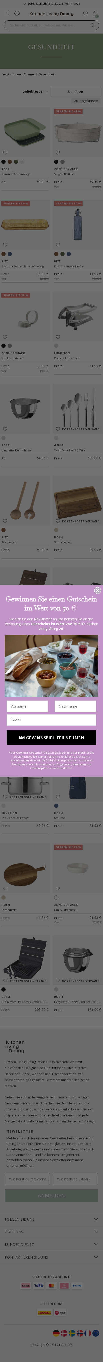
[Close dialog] (97, 590)
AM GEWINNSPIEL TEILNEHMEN (51, 738)
